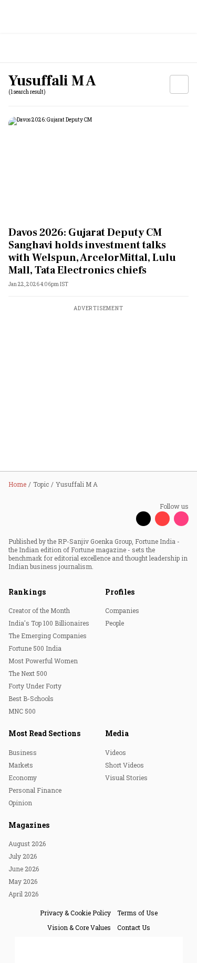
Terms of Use (137, 913)
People (114, 623)
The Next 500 (27, 673)
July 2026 (22, 856)
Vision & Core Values (79, 927)
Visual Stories (126, 777)
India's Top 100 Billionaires (48, 623)
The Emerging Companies (47, 635)
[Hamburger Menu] (182, 48)
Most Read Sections (44, 733)
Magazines (28, 825)
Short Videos (124, 765)
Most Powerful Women (43, 660)
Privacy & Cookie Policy (75, 913)
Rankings (27, 592)
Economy (22, 777)
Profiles (119, 592)
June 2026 (23, 868)
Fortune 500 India (34, 648)
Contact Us (133, 927)
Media (117, 733)
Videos (115, 752)
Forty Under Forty (34, 686)
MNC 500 (22, 711)
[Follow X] (143, 518)
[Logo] (32, 48)
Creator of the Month (39, 610)
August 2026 (27, 843)
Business (22, 752)
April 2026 (23, 894)
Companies (122, 610)
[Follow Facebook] (124, 518)
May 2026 (22, 881)
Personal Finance (34, 790)
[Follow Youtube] (162, 518)
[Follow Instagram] (181, 518)
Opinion (20, 802)
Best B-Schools (31, 698)
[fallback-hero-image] (98, 167)
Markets (20, 765)
